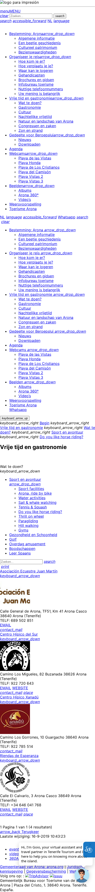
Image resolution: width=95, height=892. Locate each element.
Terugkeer (19, 831)
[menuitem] (41, 33)
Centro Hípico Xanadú (19, 697)
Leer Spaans (20, 553)
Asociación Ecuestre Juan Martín (28, 571)
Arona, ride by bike (35, 493)
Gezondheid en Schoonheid (33, 534)
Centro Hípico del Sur (19, 634)
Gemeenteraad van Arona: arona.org (31, 866)
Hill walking (28, 525)
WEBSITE (20, 688)
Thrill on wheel (31, 516)
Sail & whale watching (37, 502)
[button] (81, 875)
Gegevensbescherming (46, 871)
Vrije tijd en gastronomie (21, 427)
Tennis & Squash (32, 507)
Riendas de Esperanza (19, 755)
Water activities (31, 498)
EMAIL (5, 625)
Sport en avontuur (67, 432)
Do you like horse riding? (61, 436)
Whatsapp (66, 217)
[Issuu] (56, 876)
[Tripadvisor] (37, 876)
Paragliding (28, 521)
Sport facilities (31, 488)
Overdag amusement (27, 544)
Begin (44, 423)
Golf (13, 539)
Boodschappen (22, 548)
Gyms (23, 530)
